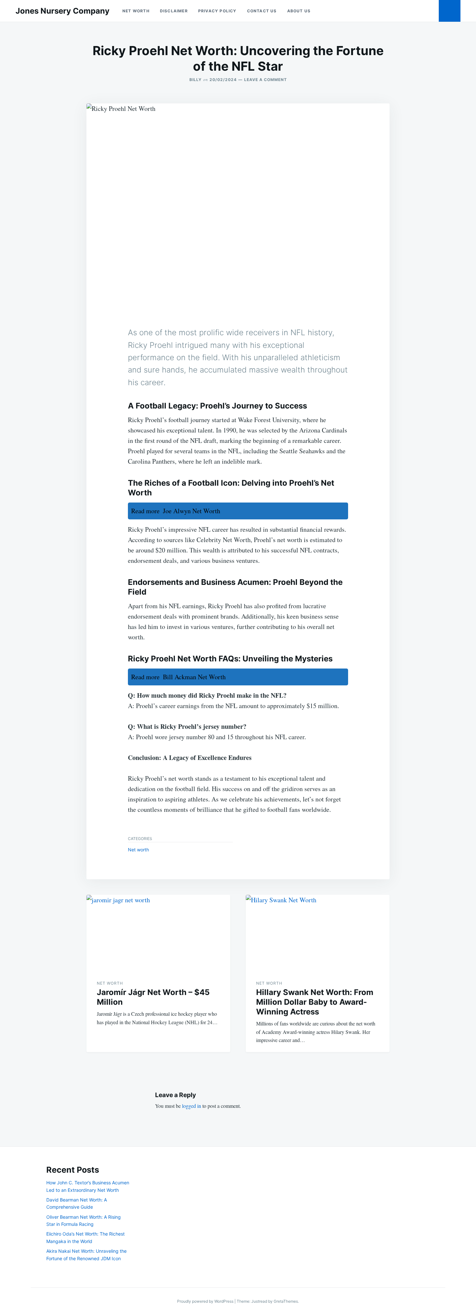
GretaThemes (286, 1301)
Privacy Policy (217, 10)
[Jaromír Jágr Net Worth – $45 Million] (158, 932)
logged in (191, 1105)
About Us (299, 10)
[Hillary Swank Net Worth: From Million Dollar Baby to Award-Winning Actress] (318, 932)
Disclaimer (174, 10)
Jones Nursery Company (62, 11)
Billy (195, 79)
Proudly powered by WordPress (205, 1301)
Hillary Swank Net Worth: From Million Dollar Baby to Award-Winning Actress (314, 1002)
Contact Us (262, 10)
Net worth (136, 10)
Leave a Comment (265, 79)
